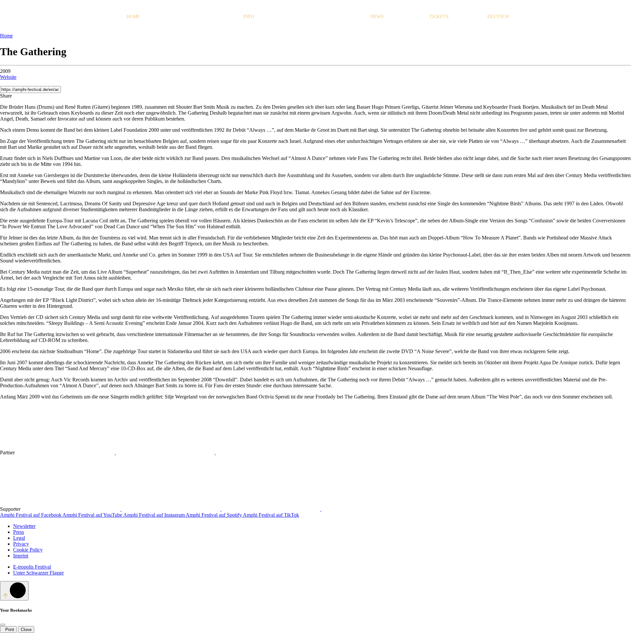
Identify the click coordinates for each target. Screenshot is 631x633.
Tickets (439, 16)
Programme (189, 16)
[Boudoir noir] (72, 509)
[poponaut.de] (271, 509)
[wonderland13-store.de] (370, 509)
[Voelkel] (265, 452)
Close (26, 629)
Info (248, 16)
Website (8, 77)
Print (8, 629)
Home (133, 16)
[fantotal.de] (172, 509)
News (377, 16)
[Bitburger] (66, 452)
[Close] (2, 625)
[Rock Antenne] (166, 452)
